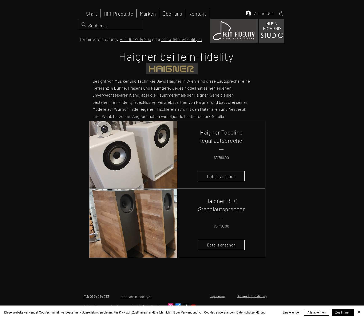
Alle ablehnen (317, 312)
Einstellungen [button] (292, 312)
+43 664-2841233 (135, 39)
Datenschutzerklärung (251, 312)
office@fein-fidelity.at (181, 39)
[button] (281, 13)
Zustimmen (342, 312)
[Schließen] (358, 312)
